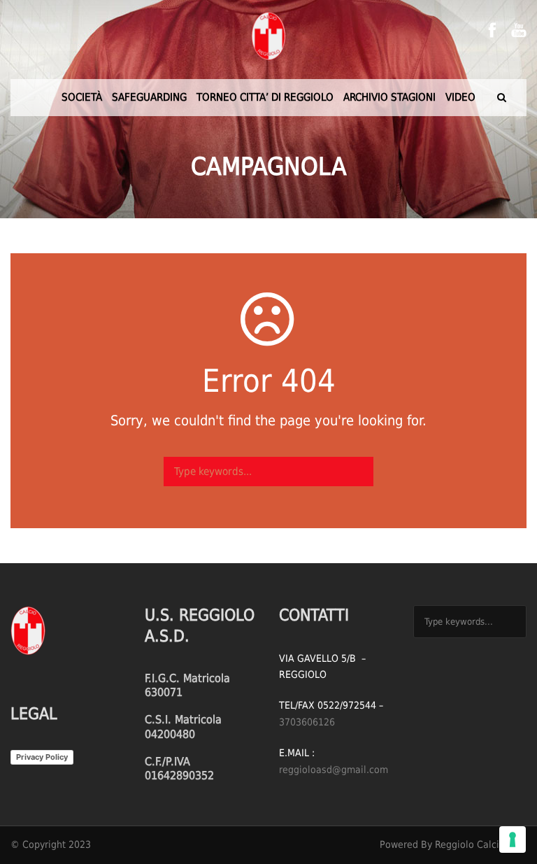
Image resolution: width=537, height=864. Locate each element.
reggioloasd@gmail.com (333, 769)
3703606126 (307, 722)
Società (82, 97)
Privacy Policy (42, 757)
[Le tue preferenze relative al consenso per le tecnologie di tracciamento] (512, 839)
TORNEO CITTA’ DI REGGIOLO (265, 97)
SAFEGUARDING (149, 97)
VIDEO (460, 97)
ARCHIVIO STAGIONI (389, 97)
